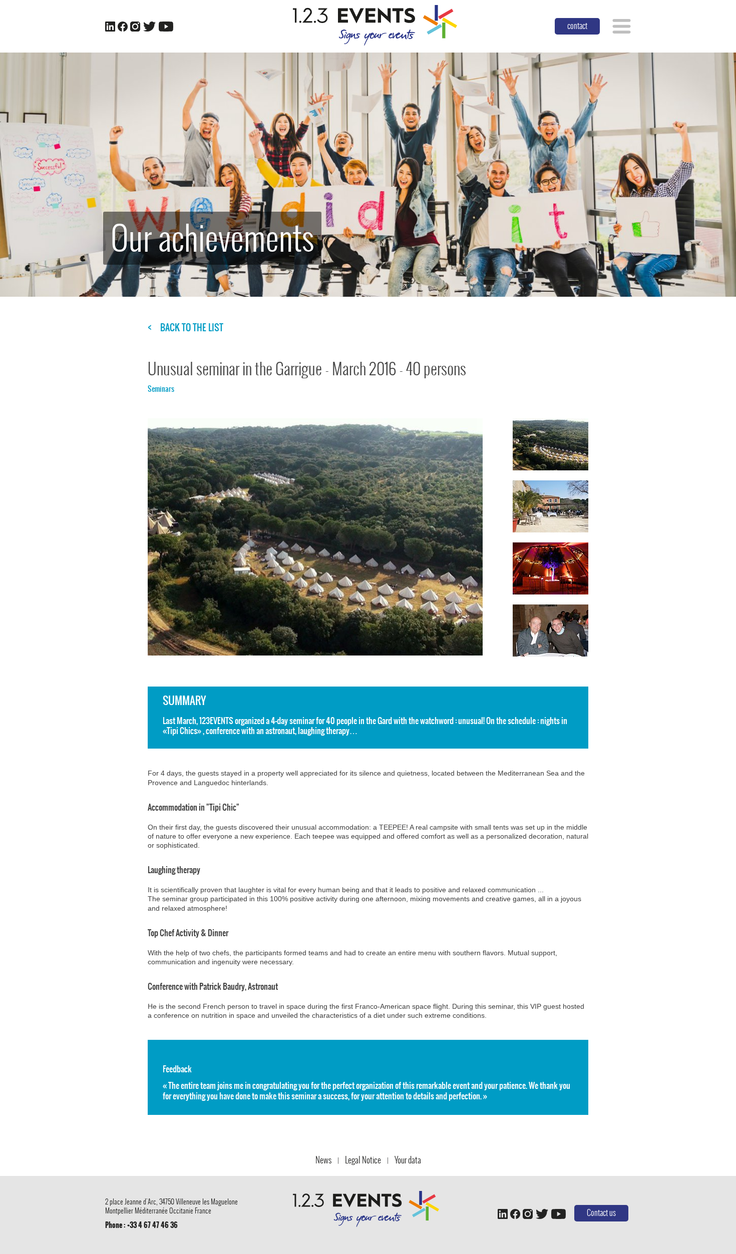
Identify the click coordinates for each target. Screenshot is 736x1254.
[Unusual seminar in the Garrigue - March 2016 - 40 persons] (550, 444)
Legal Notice (363, 1160)
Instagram (135, 27)
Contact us (601, 1212)
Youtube (165, 27)
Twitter (149, 27)
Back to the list (191, 328)
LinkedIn (110, 27)
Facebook (123, 27)
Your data (408, 1160)
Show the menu (621, 26)
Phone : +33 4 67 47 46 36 (141, 1224)
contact (577, 26)
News (323, 1160)
